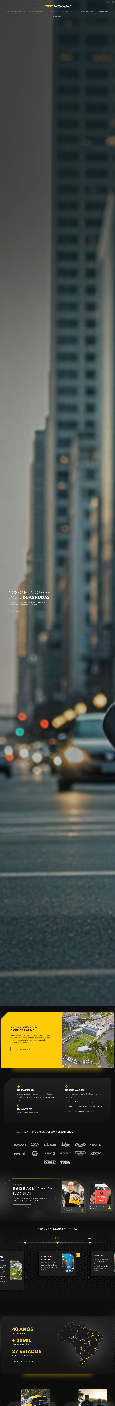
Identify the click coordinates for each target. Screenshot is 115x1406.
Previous (56, 1198)
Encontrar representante (22, 1361)
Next (87, 1277)
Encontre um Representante (15, 12)
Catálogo (54, 12)
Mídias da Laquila (21, 1207)
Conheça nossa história (20, 1049)
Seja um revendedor (36, 12)
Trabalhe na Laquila (87, 12)
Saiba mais (14, 611)
